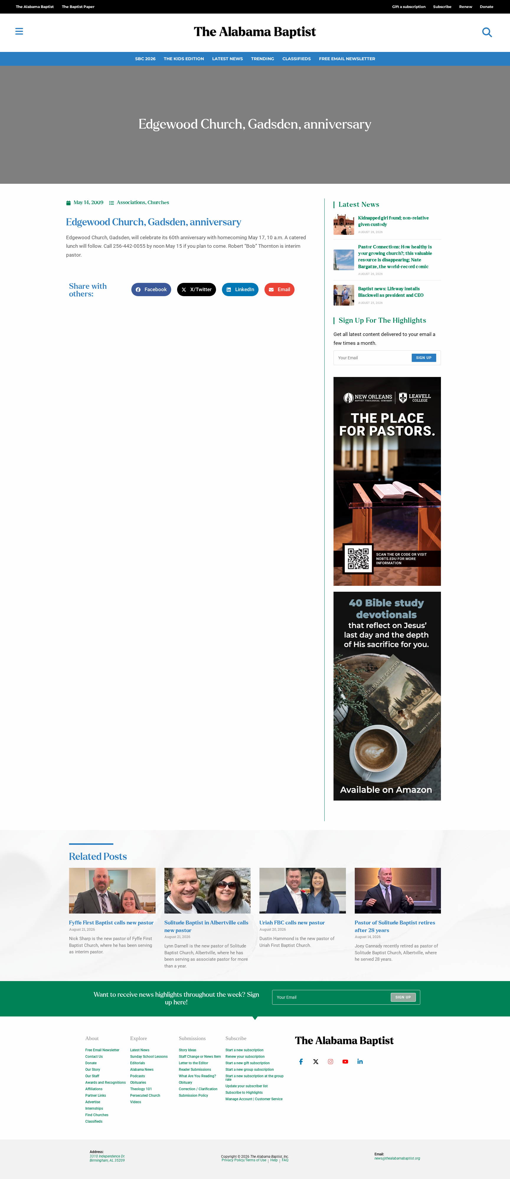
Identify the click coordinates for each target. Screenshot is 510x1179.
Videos (135, 1102)
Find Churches (96, 1115)
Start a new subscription (244, 1050)
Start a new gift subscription (247, 1063)
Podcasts (137, 1076)
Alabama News (141, 1070)
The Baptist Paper (78, 6)
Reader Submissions (195, 1070)
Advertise (92, 1102)
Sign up (424, 358)
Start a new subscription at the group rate (254, 1078)
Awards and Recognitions (105, 1082)
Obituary (185, 1082)
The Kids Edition (184, 58)
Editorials (137, 1063)
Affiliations (93, 1089)
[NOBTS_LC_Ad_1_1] (387, 481)
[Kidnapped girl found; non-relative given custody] (344, 224)
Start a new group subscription (249, 1070)
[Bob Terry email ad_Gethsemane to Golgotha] (387, 696)
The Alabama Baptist (35, 6)
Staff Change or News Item (200, 1057)
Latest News (227, 58)
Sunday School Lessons (149, 1057)
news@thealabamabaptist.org (397, 1158)
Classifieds (296, 58)
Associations (131, 202)
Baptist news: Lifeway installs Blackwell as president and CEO (391, 292)
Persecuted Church (145, 1095)
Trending (262, 58)
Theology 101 (141, 1089)
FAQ (285, 1160)
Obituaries (138, 1082)
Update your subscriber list (246, 1086)
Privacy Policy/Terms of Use (244, 1160)
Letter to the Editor (193, 1063)
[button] (487, 32)
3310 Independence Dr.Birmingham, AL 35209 (107, 1158)
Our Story (92, 1070)
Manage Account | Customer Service (253, 1099)
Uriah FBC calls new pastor (292, 923)
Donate (91, 1063)
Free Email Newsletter (347, 58)
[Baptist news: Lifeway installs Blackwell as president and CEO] (344, 295)
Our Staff (92, 1076)
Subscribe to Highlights (244, 1093)
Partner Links (95, 1095)
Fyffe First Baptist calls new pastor (111, 923)
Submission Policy (193, 1095)
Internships (94, 1108)
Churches (158, 202)
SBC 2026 (145, 58)
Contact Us (94, 1057)
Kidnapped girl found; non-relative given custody (393, 221)
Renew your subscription (245, 1057)
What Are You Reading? (197, 1076)
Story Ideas (187, 1050)
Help (274, 1160)
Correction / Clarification (198, 1089)
